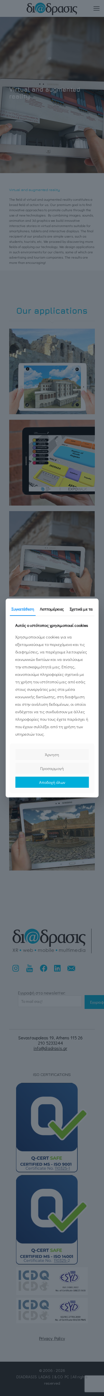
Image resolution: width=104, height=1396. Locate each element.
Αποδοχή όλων (52, 782)
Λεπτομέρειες (52, 609)
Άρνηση (52, 754)
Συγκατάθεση (22, 609)
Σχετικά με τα (81, 609)
